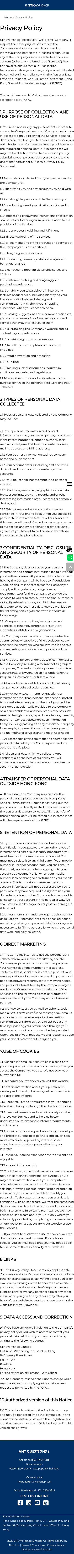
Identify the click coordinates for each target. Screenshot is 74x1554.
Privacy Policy (24, 17)
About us (14, 1545)
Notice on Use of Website (37, 1549)
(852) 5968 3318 (46, 1490)
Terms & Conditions (33, 1545)
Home (8, 17)
